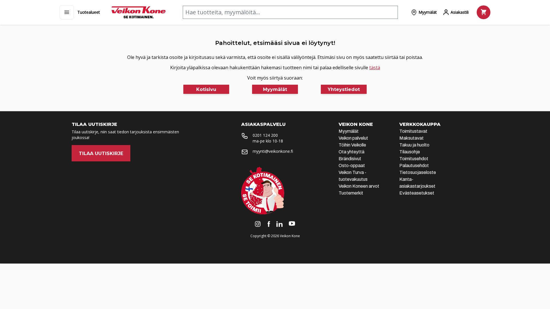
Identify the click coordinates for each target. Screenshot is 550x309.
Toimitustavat (413, 131)
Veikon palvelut (353, 138)
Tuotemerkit (351, 193)
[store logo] (138, 12)
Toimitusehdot (413, 158)
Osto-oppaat (352, 165)
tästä (374, 67)
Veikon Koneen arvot (359, 186)
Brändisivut (350, 158)
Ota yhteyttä (351, 151)
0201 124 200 (265, 135)
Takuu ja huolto (414, 144)
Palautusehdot (414, 165)
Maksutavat (411, 138)
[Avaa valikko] (67, 12)
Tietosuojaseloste (417, 172)
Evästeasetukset (416, 193)
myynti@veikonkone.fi (273, 151)
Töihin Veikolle (352, 144)
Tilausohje (409, 151)
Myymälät (349, 131)
